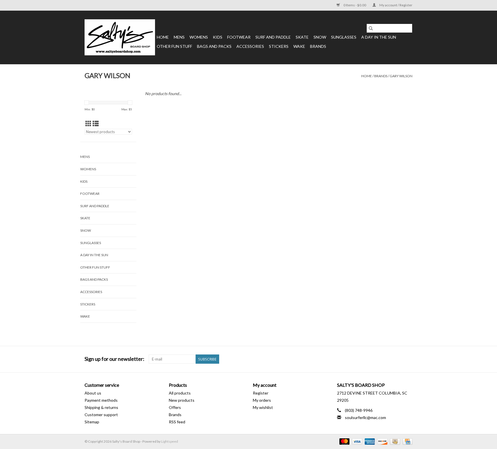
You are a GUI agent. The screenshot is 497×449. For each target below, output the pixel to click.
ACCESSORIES (250, 46)
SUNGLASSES (343, 37)
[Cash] (394, 441)
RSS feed (177, 421)
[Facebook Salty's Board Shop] (397, 359)
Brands (318, 46)
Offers (175, 407)
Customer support (101, 414)
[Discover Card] (381, 441)
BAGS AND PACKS (214, 46)
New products (181, 400)
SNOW (320, 37)
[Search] (370, 28)
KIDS (217, 37)
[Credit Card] (406, 441)
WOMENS (199, 37)
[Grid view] (88, 123)
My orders (262, 400)
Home (163, 37)
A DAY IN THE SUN (378, 37)
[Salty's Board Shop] (120, 37)
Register (260, 392)
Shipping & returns (101, 407)
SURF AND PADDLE (273, 37)
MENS (179, 37)
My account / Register (395, 5)
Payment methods (101, 400)
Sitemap (92, 421)
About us (93, 392)
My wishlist (263, 407)
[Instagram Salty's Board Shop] (407, 359)
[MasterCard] (343, 441)
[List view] (96, 123)
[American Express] (369, 441)
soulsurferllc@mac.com (365, 417)
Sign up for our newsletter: (114, 359)
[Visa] (356, 441)
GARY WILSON (401, 76)
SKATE (302, 37)
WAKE (299, 46)
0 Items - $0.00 (355, 5)
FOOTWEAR (239, 37)
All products (180, 392)
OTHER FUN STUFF (174, 46)
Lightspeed (169, 441)
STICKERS (278, 46)
